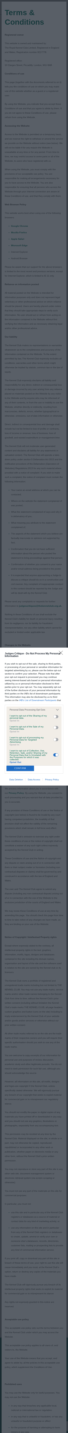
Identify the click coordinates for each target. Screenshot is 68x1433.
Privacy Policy (52, 779)
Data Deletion (16, 779)
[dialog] (34, 717)
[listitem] (34, 709)
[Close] (62, 654)
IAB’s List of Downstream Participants (37, 700)
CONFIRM (20, 768)
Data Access (34, 779)
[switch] (55, 716)
